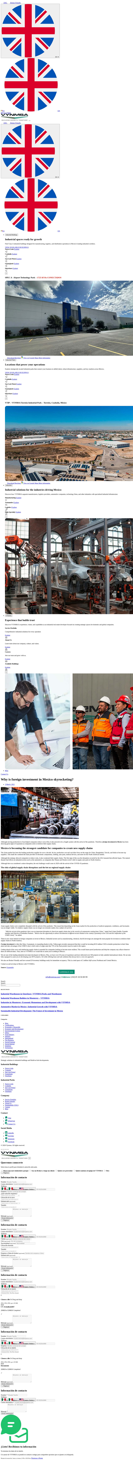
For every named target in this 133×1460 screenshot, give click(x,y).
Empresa (4, 1191)
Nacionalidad (8, 1243)
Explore (16, 249)
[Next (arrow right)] (4, 1151)
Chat (9, 1118)
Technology (9, 1048)
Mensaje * (4, 1411)
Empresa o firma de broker (13, 1253)
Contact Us (4, 774)
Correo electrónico (7, 1184)
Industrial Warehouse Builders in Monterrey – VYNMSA (25, 998)
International (9, 1038)
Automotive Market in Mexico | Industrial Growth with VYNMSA (29, 1007)
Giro (5, 1241)
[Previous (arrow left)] (1, 1151)
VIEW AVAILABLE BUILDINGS (17, 247)
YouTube (10, 1136)
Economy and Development (14, 1029)
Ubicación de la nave (8, 1197)
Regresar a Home (37, 1458)
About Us (8, 1103)
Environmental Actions (12, 1031)
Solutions (8, 1046)
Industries (9, 485)
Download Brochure (14, 358)
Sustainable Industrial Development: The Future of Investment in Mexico (32, 1011)
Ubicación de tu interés (8, 1289)
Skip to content (6, 113)
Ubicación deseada (7, 1245)
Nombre (3, 1182)
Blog (6, 771)
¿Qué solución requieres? (9, 1193)
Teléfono (4, 1186)
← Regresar (5, 1173)
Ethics (7, 1033)
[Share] (6, 1149)
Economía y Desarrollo (12, 1027)
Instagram (10, 1139)
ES (3, 111)
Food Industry (9, 1035)
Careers (7, 1107)
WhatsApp (11, 1121)
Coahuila (8, 1070)
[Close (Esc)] (8, 1149)
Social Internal (9, 1044)
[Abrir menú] (29, 120)
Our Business (9, 1040)
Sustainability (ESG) (11, 1105)
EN (59, 111)
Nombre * (4, 1395)
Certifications (9, 1025)
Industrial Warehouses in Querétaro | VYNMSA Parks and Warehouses (31, 994)
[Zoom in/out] (1, 1149)
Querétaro (8, 1076)
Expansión (10, 967)
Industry (7, 1036)
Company (9, 615)
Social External (10, 1042)
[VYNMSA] (14, 1057)
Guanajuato (9, 1074)
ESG (5, 3)
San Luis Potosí (10, 1072)
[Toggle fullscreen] (4, 1149)
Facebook (10, 1142)
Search (3, 981)
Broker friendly (10, 1101)
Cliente (6, 1239)
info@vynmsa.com (53, 977)
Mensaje (7, 1216)
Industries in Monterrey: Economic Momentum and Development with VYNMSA (35, 1002)
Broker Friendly (15, 3)
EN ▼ (57, 57)
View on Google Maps (31, 358)
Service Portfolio (10, 1099)
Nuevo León (9, 1068)
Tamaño (3, 1205)
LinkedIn (10, 1133)
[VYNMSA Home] (14, 120)
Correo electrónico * (7, 1402)
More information (44, 358)
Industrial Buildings (11, 235)
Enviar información (7, 1218)
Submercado (8, 1201)
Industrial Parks (10, 360)
